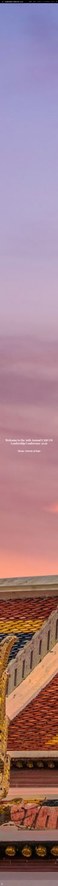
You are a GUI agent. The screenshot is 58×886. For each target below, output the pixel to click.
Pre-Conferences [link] (47, 1)
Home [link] (30, 1)
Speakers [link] (39, 1)
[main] (29, 445)
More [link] (52, 1)
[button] (56, 1)
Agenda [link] (34, 1)
